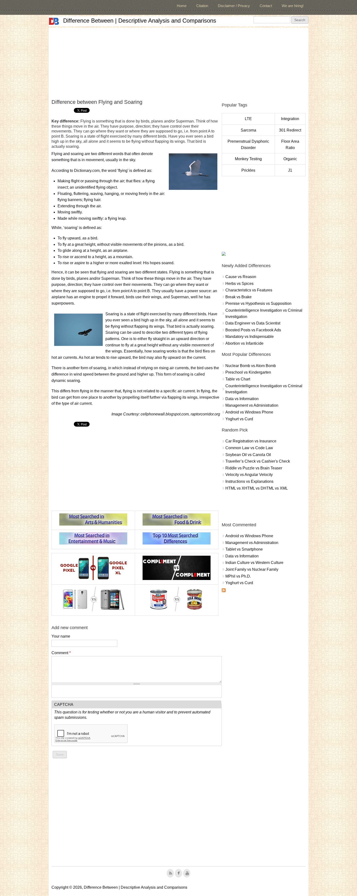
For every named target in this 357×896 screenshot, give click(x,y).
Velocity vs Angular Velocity (249, 475)
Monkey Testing (248, 159)
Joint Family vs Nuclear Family (251, 569)
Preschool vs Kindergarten (248, 372)
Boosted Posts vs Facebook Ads (253, 330)
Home (182, 6)
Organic (290, 159)
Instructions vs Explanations (249, 481)
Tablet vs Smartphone (244, 549)
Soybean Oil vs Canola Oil (248, 455)
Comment (61, 653)
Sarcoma (248, 130)
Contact (266, 6)
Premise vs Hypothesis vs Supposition (258, 303)
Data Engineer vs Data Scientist (252, 323)
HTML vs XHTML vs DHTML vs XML (256, 488)
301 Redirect (290, 130)
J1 (290, 170)
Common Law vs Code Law (249, 448)
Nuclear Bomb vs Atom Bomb (250, 366)
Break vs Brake (238, 297)
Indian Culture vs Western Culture (254, 563)
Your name (60, 636)
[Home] (54, 21)
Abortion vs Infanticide (244, 343)
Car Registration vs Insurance (250, 441)
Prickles (248, 170)
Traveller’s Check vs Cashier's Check (257, 461)
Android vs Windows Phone (249, 412)
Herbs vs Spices (239, 283)
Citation (202, 6)
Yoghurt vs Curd (239, 419)
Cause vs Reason (240, 277)
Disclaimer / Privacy (234, 6)
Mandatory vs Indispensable (249, 336)
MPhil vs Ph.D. (238, 576)
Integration (290, 119)
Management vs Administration (251, 405)
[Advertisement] (178, 62)
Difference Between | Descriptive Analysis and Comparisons (139, 20)
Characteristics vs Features (248, 290)
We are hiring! (293, 6)
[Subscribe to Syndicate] (224, 591)
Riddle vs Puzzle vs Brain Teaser (253, 468)
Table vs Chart (237, 379)
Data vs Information (242, 399)
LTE (248, 119)
